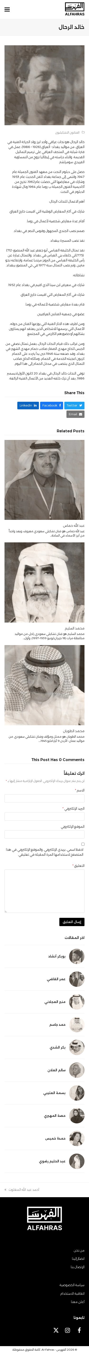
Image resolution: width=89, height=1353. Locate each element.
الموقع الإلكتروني (72, 826)
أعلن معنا (77, 1302)
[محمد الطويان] (45, 685)
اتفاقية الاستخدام (72, 1293)
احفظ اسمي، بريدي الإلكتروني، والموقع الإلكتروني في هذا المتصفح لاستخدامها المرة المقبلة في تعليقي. (44, 852)
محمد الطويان (73, 731)
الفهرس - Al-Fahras (54, 1349)
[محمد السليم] (45, 582)
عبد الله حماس (73, 525)
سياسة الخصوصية (72, 1285)
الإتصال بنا (77, 1267)
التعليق (78, 866)
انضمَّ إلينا (78, 1259)
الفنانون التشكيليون (67, 132)
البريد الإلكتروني (73, 808)
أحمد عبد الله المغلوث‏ (24, 1190)
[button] (7, 10)
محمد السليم (74, 628)
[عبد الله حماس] (45, 479)
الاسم (79, 790)
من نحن (79, 1250)
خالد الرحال (77, 142)
